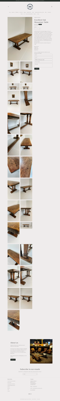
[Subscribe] (36, 374)
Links (8, 389)
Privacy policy (9, 382)
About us (13, 359)
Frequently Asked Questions (11, 385)
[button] (8, 7)
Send (37, 68)
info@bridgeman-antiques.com (37, 388)
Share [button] (36, 71)
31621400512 (35, 386)
